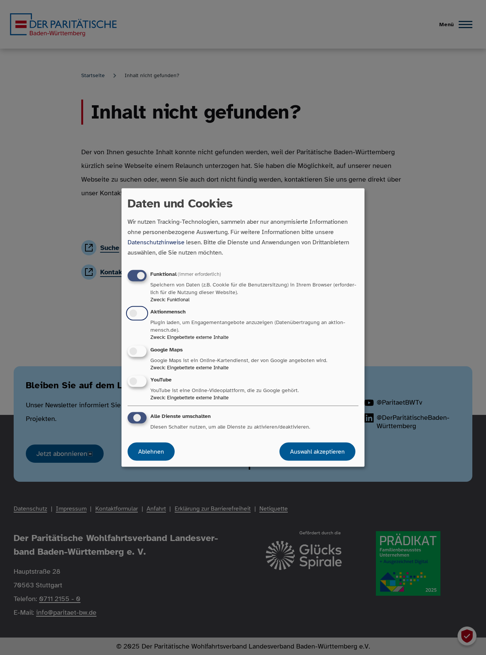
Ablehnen (151, 451)
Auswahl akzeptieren (317, 451)
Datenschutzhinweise (156, 242)
